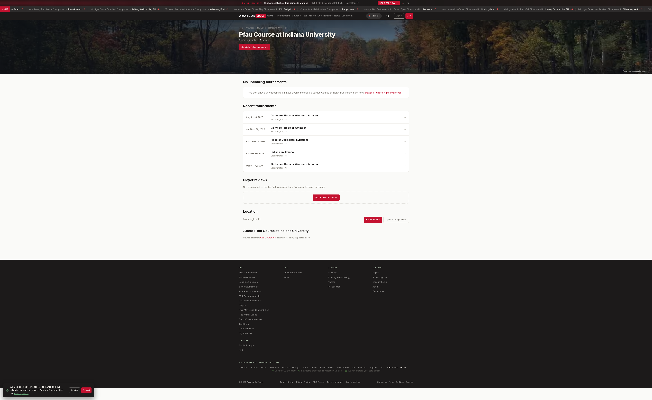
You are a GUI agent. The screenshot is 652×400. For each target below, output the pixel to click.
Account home (380, 282)
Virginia (373, 367)
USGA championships (250, 300)
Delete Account (335, 382)
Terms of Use (287, 382)
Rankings (328, 15)
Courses (296, 15)
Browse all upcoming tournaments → (384, 92)
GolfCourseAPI (268, 237)
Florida (254, 367)
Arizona (285, 367)
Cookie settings (352, 382)
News (337, 15)
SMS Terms (318, 382)
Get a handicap (246, 328)
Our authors (378, 291)
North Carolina (310, 367)
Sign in (399, 16)
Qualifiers (244, 324)
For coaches (334, 286)
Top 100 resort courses (250, 319)
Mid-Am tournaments (249, 296)
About (375, 286)
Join (409, 16)
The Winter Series (248, 314)
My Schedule (245, 333)
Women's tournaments (250, 291)
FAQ (241, 350)
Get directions (373, 219)
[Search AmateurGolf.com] (387, 16)
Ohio (382, 367)
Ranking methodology (339, 277)
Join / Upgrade (380, 277)
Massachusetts (359, 367)
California (244, 367)
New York (274, 367)
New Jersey (343, 367)
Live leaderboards (293, 272)
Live (320, 15)
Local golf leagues (248, 282)
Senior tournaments (249, 286)
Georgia (296, 367)
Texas (264, 367)
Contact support (247, 345)
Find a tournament (248, 272)
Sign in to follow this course (254, 47)
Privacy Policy (303, 382)
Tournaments (283, 15)
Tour (304, 15)
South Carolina (327, 367)
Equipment (347, 15)
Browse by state (247, 277)
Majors (312, 15)
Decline (74, 390)
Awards (331, 282)
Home (241, 28)
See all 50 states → (396, 367)
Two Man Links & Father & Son (254, 310)
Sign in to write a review (326, 197)
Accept (86, 390)
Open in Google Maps (396, 219)
